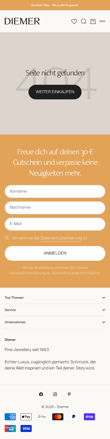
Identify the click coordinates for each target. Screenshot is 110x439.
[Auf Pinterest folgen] (69, 394)
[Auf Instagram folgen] (55, 394)
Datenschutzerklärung (61, 238)
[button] (74, 21)
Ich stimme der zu (49, 238)
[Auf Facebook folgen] (41, 394)
